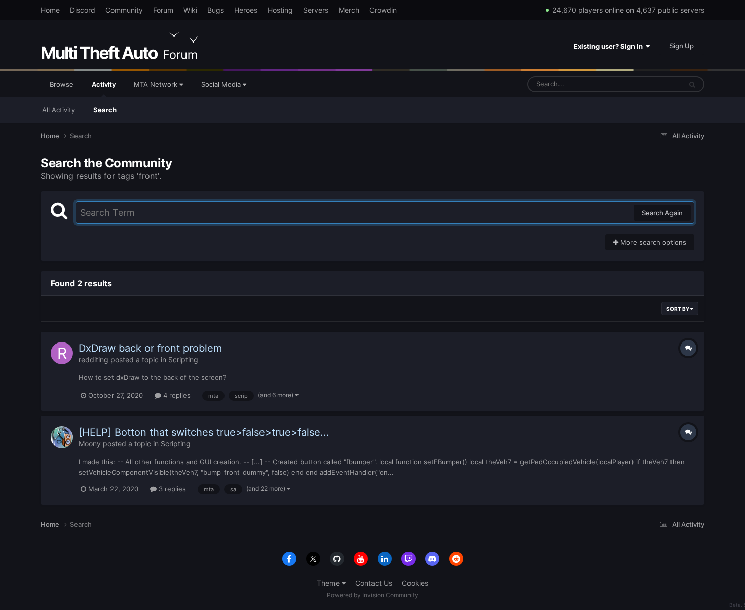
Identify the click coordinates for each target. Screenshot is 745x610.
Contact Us (373, 583)
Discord (82, 10)
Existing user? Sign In (610, 46)
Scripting (183, 359)
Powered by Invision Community (372, 595)
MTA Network (156, 84)
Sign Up (681, 46)
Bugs (215, 10)
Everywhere (650, 84)
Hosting (280, 10)
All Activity (58, 110)
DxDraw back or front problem (150, 348)
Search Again (662, 213)
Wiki (190, 10)
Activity (104, 84)
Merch (349, 10)
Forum (163, 10)
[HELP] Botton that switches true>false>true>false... (204, 432)
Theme (329, 583)
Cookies (415, 583)
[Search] (692, 84)
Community (124, 10)
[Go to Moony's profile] (62, 437)
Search (105, 110)
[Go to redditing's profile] (62, 353)
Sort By (678, 309)
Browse (61, 84)
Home (50, 10)
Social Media (222, 84)
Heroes (245, 10)
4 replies (176, 395)
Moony (90, 443)
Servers (315, 10)
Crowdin (383, 10)
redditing (93, 359)
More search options (652, 242)
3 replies (171, 489)
